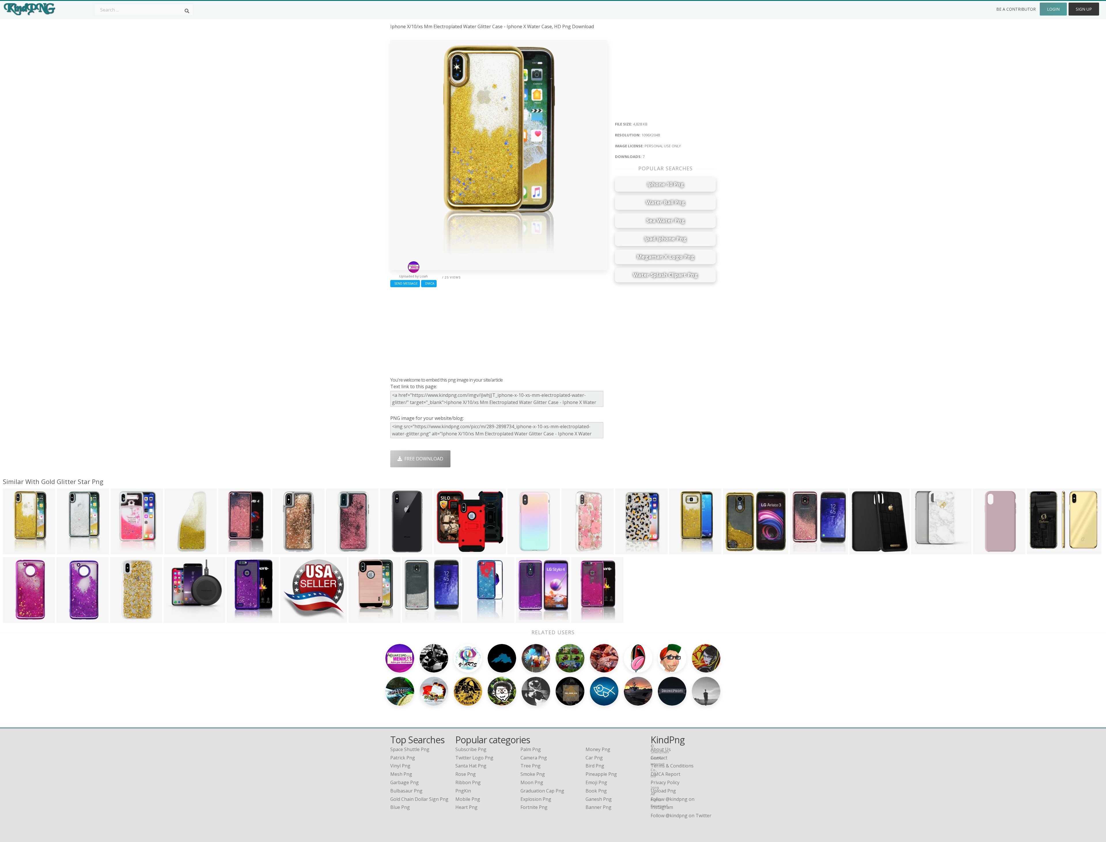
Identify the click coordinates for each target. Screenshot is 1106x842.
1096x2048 (16, 550)
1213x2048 (584, 619)
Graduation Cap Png (542, 791)
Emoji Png (596, 782)
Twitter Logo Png (474, 758)
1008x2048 (177, 550)
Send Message (405, 283)
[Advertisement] (499, 330)
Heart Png (466, 807)
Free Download (422, 459)
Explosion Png (535, 799)
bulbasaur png (406, 791)
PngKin (463, 791)
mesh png (401, 774)
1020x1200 (393, 550)
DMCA (428, 283)
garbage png (404, 782)
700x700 (337, 550)
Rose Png (465, 774)
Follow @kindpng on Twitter (681, 815)
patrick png (402, 758)
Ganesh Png (599, 799)
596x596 (291, 619)
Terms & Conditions (672, 766)
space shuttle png (409, 749)
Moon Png (531, 782)
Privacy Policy (665, 782)
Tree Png (530, 766)
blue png (400, 807)
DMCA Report (665, 774)
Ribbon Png (468, 782)
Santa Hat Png (470, 766)
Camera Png (533, 758)
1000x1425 (123, 619)
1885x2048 (803, 550)
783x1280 (122, 550)
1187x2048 (231, 550)
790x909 (860, 550)
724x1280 (627, 550)
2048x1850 (447, 550)
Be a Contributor (1016, 9)
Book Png (596, 791)
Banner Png (598, 807)
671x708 (174, 619)
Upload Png (663, 791)
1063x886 (1039, 550)
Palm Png (530, 749)
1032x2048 (16, 619)
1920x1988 (924, 550)
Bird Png (595, 766)
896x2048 (474, 619)
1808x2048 (415, 619)
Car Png (594, 758)
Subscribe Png (470, 749)
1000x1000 (285, 550)
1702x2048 (529, 619)
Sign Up (1084, 9)
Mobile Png (467, 799)
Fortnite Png (534, 807)
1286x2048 (240, 619)
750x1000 (519, 550)
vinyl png (400, 766)
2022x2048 (736, 550)
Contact (659, 758)
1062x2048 (70, 550)
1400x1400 (986, 550)
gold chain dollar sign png (419, 799)
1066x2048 (69, 619)
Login (1053, 9)
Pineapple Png (601, 774)
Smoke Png (532, 774)
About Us (661, 749)
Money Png (598, 749)
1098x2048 (682, 550)
